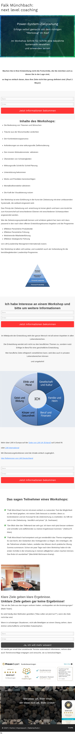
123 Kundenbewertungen (68, 719)
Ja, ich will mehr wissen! (37, 645)
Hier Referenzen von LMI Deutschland (17, 458)
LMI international (12, 448)
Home (12, 728)
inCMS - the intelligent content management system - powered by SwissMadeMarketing (70, 728)
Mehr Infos (67, 664)
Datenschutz (33, 728)
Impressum (21, 728)
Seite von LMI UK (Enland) (40, 443)
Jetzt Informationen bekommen (37, 110)
